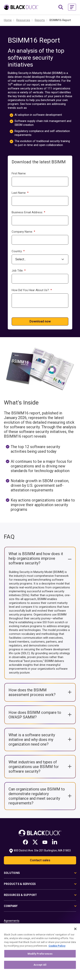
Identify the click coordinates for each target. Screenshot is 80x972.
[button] (72, 7)
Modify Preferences (40, 953)
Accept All (40, 964)
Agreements (11, 920)
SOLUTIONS (12, 872)
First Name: (19, 173)
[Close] (75, 929)
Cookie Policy (57, 945)
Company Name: (23, 231)
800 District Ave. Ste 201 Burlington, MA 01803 (42, 850)
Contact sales (40, 860)
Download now (40, 321)
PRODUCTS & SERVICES (20, 883)
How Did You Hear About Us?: (32, 290)
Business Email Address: (28, 212)
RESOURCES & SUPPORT (20, 895)
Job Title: (19, 270)
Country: (18, 251)
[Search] (61, 7)
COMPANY (11, 906)
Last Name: (20, 193)
